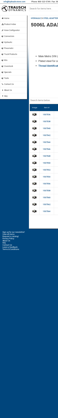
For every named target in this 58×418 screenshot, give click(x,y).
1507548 (46, 156)
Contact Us (9, 84)
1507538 (46, 121)
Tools (6, 78)
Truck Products (10, 54)
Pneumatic (8, 48)
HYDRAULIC (36, 18)
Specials (7, 72)
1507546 (46, 149)
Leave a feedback (9, 247)
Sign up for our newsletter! (13, 232)
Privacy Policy (8, 238)
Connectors (9, 36)
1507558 (46, 191)
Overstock (8, 66)
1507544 (46, 142)
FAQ (6, 96)
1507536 (46, 115)
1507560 (46, 197)
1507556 (46, 184)
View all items (8, 234)
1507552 (46, 170)
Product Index (10, 24)
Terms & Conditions (10, 249)
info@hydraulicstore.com (14, 2)
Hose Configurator (12, 30)
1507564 (46, 211)
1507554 (46, 177)
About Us (8, 90)
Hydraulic (8, 42)
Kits (5, 60)
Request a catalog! (10, 236)
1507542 (46, 135)
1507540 (46, 128)
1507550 (46, 163)
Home (6, 18)
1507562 (46, 204)
